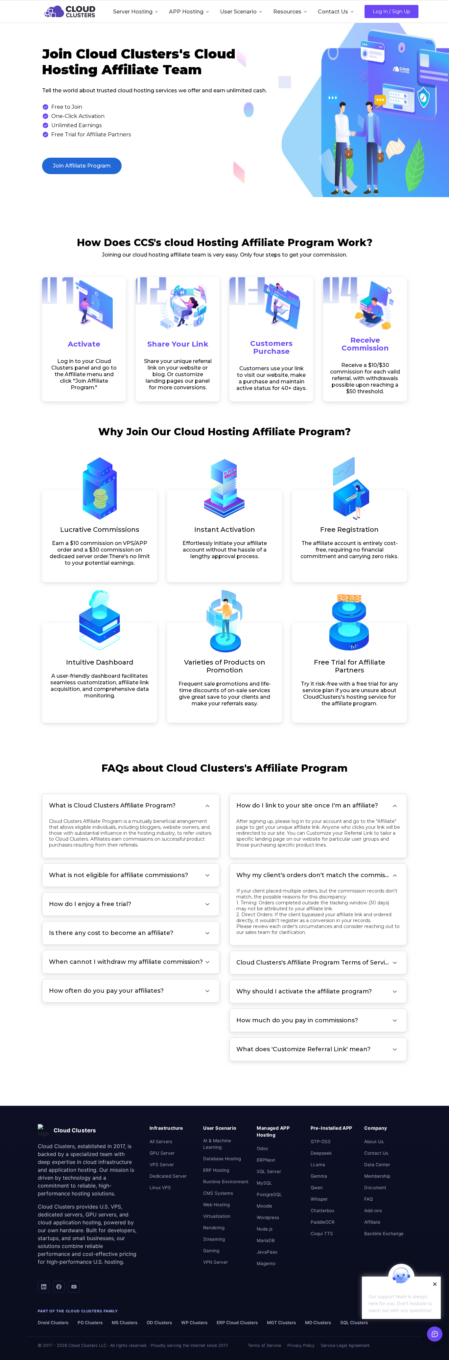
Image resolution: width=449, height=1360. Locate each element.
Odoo (262, 1148)
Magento (266, 1263)
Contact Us (376, 1153)
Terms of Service (264, 1345)
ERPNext (266, 1160)
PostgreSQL (269, 1194)
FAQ (368, 1199)
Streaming (214, 1239)
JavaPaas (267, 1252)
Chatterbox (322, 1210)
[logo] (69, 11)
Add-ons (373, 1210)
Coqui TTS (322, 1233)
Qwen (317, 1187)
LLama (318, 1164)
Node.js (264, 1229)
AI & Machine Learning (217, 1144)
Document (375, 1187)
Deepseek (321, 1153)
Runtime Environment (225, 1181)
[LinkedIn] (44, 1287)
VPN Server (215, 1262)
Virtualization (216, 1216)
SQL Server (269, 1171)
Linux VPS (160, 1187)
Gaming (211, 1250)
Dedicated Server (168, 1176)
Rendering (214, 1227)
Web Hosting (216, 1204)
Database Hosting (222, 1158)
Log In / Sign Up (391, 11)
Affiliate (372, 1222)
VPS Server (162, 1164)
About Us (374, 1141)
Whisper (319, 1199)
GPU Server (162, 1153)
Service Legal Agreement (345, 1345)
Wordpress (268, 1217)
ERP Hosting (216, 1170)
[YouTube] (74, 1287)
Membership (377, 1176)
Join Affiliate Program (82, 166)
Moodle (264, 1206)
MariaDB (266, 1240)
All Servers (161, 1141)
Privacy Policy (301, 1345)
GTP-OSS (321, 1141)
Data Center (377, 1164)
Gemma (319, 1176)
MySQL (264, 1183)
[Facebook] (59, 1287)
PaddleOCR (323, 1222)
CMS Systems (218, 1193)
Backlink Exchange (384, 1233)
